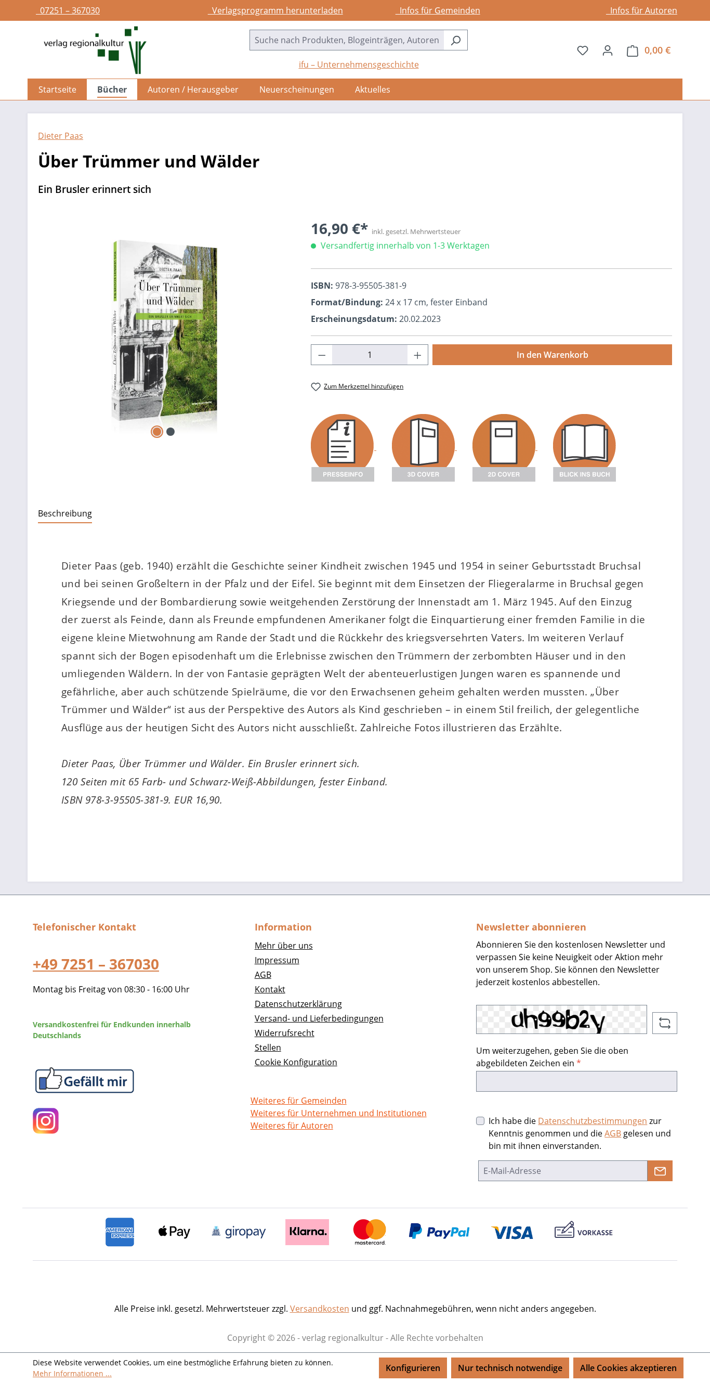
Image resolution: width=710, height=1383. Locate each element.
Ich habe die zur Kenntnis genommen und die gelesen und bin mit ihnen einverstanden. (580, 1133)
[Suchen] (455, 40)
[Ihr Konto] (607, 50)
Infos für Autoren (641, 10)
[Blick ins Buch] (584, 447)
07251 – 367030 (68, 10)
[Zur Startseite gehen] (90, 50)
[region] (164, 329)
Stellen (268, 1047)
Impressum (277, 960)
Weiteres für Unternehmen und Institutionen (339, 1113)
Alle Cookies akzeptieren (628, 1368)
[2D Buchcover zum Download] (504, 447)
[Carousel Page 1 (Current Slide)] (157, 432)
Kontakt (270, 989)
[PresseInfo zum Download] (343, 447)
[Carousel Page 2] (170, 432)
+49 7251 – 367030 (96, 964)
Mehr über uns (284, 945)
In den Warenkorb (552, 354)
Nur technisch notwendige (510, 1368)
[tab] (65, 514)
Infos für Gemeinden (438, 10)
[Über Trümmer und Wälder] (164, 329)
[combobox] (346, 40)
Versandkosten (319, 1308)
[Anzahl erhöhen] (418, 354)
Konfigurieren (413, 1368)
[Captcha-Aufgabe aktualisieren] (664, 1023)
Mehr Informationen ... (72, 1373)
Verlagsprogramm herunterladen (275, 10)
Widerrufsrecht (284, 1033)
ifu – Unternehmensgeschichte (359, 64)
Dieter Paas (60, 135)
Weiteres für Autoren (292, 1125)
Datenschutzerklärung (298, 1004)
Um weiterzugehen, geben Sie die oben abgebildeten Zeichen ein (552, 1057)
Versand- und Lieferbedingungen (319, 1018)
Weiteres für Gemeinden (299, 1100)
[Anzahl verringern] (322, 354)
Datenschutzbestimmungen (592, 1121)
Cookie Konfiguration (296, 1062)
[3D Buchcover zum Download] (424, 447)
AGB (263, 974)
